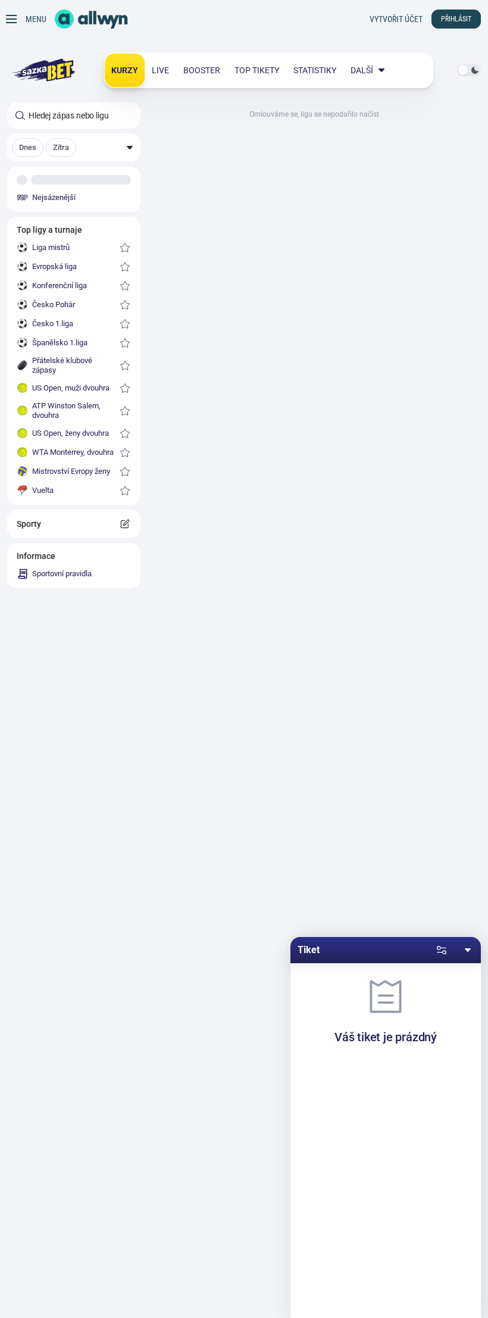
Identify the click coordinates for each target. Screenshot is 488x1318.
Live (160, 70)
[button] (74, 147)
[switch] (469, 70)
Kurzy (124, 70)
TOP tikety (256, 70)
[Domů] (91, 19)
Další (362, 70)
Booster (201, 70)
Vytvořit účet (396, 19)
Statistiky (314, 70)
